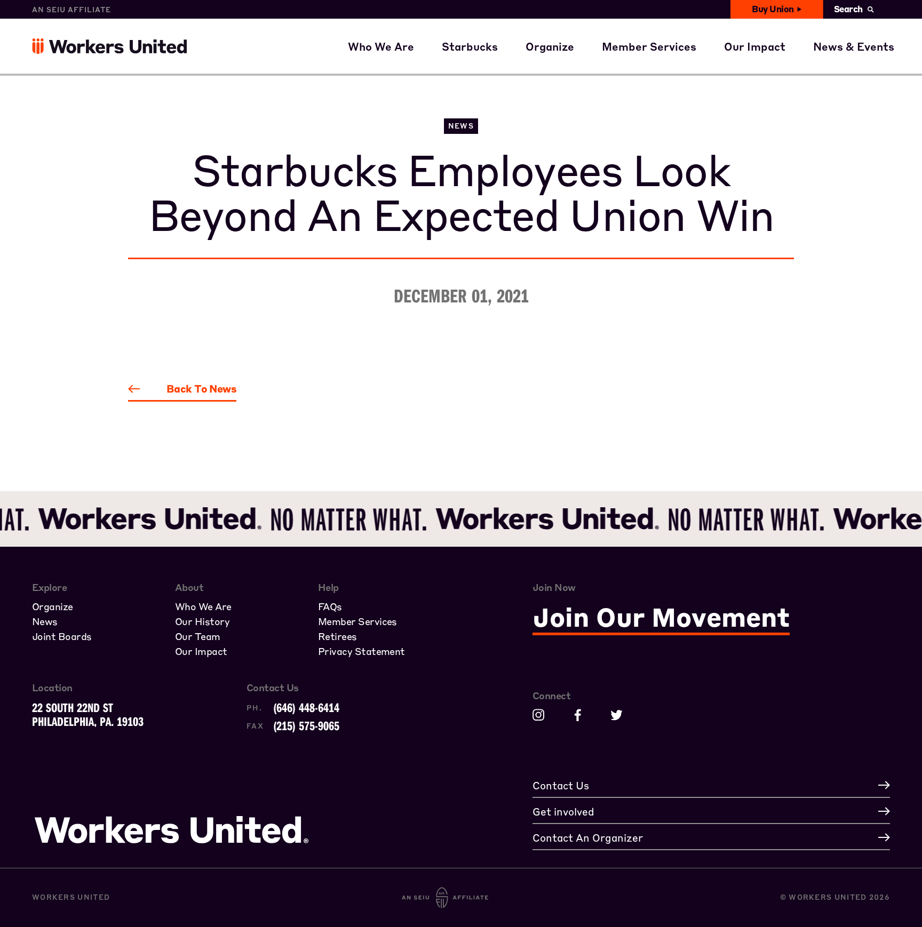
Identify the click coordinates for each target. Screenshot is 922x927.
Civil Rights (765, 26)
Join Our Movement (661, 617)
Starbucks (479, 57)
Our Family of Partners (419, 57)
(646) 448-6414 (306, 707)
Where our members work (426, 26)
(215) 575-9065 (306, 725)
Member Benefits (658, 26)
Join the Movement (586, 57)
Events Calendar (867, 57)
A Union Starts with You (599, 26)
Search (848, 8)
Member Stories (655, 57)
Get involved (767, 57)
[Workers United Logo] (39, 46)
